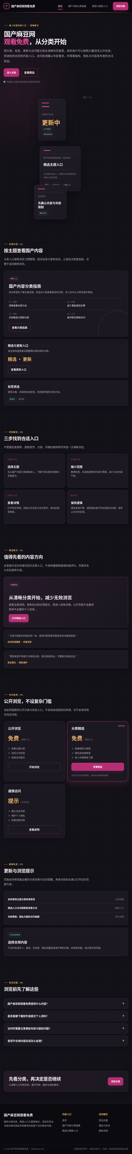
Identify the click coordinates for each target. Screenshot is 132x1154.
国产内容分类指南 (77, 6)
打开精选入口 (18, 618)
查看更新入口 (18, 369)
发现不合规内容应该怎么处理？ (26, 1041)
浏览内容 (120, 6)
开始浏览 (34, 767)
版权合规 (103, 1130)
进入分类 (11, 72)
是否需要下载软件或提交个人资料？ (28, 1016)
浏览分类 (115, 1081)
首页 (60, 6)
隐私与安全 (104, 1125)
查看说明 (34, 829)
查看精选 (29, 72)
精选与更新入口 (100, 6)
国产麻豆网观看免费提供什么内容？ (28, 1003)
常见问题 (103, 1120)
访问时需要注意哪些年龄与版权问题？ (29, 1028)
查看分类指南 (19, 327)
